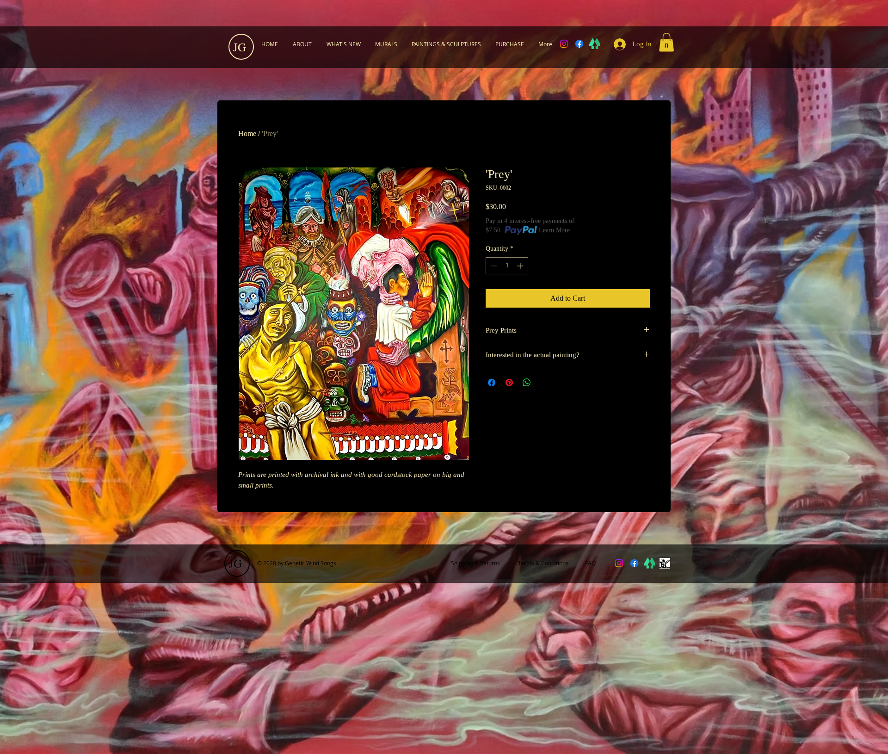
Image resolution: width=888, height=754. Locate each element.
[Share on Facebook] (491, 382)
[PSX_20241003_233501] (665, 563)
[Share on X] (544, 382)
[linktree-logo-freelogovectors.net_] (594, 43)
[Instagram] (564, 43)
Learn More (554, 230)
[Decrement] (493, 266)
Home (247, 133)
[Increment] (521, 266)
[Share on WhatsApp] (526, 382)
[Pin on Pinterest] (509, 382)
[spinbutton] (507, 266)
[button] (666, 42)
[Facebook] (579, 43)
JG (239, 47)
